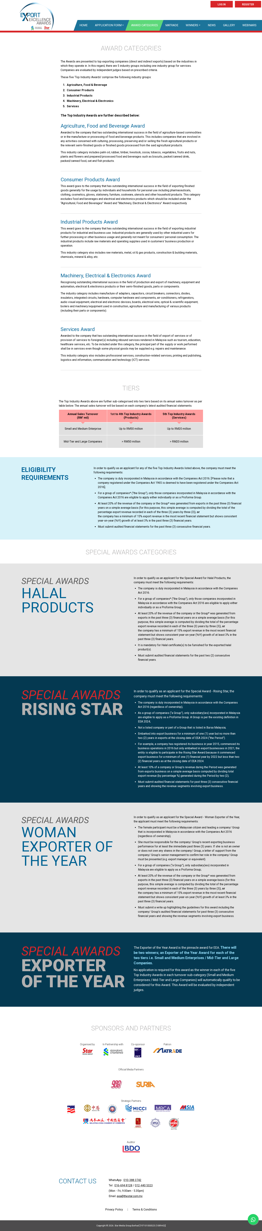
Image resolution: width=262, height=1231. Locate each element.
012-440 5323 (144, 1185)
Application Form (108, 25)
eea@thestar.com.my (130, 1196)
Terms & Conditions (144, 1209)
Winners (192, 25)
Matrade (171, 25)
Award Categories (144, 25)
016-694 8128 (123, 1185)
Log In (222, 4)
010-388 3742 (132, 1180)
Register (248, 4)
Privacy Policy (114, 1209)
